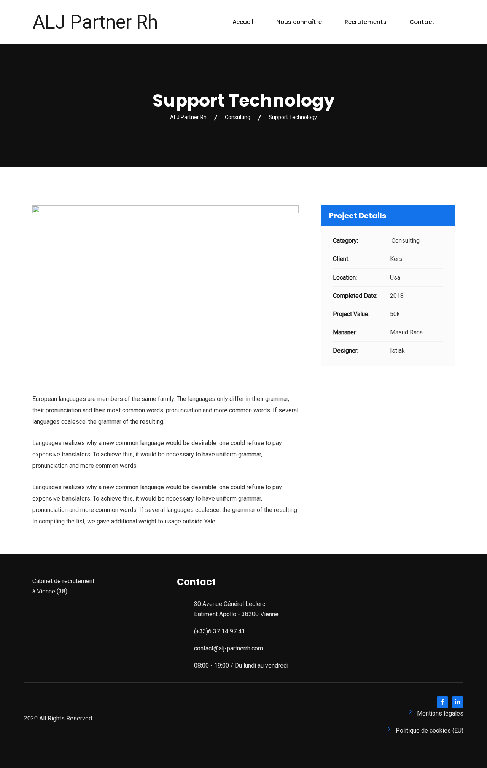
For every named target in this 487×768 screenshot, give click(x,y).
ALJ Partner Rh (95, 22)
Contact (421, 22)
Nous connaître (299, 22)
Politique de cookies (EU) (429, 730)
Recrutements (366, 22)
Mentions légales (440, 713)
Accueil (242, 22)
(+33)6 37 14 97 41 (219, 631)
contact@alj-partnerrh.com (228, 648)
